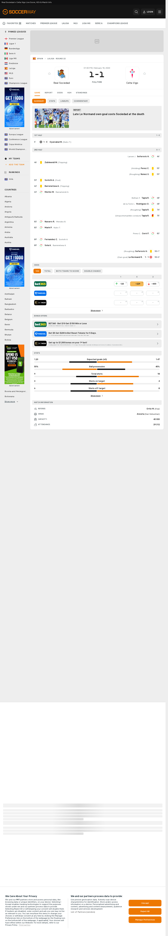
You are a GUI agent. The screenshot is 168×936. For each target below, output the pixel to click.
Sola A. (48, 245)
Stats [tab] (52, 101)
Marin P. (48, 227)
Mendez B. (61, 221)
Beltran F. (136, 198)
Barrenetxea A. (59, 245)
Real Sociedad (61, 82)
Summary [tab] (39, 101)
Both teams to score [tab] (67, 271)
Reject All (144, 911)
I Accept (145, 903)
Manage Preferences (145, 920)
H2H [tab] (69, 92)
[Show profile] (62, 73)
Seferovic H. (143, 156)
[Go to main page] (25, 11)
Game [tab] (37, 92)
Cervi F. (145, 233)
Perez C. (137, 233)
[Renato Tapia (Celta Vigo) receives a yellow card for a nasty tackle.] (152, 210)
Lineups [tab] (64, 101)
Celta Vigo (132, 82)
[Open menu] (159, 12)
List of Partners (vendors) (83, 912)
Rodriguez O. (142, 204)
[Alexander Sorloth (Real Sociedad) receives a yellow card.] (41, 180)
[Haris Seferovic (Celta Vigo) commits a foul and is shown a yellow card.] (151, 251)
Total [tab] (47, 271)
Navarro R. (50, 221)
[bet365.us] (40, 283)
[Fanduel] (40, 293)
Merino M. (49, 192)
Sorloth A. (63, 239)
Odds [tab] (60, 92)
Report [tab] (48, 92)
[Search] (136, 12)
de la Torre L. (129, 204)
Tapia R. (145, 198)
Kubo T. (67, 142)
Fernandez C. (51, 239)
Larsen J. (132, 156)
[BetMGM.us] (40, 302)
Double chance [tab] (92, 271)
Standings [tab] (81, 92)
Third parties (24, 925)
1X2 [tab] (37, 271)
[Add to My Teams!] (49, 73)
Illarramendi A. (62, 192)
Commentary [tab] (81, 101)
